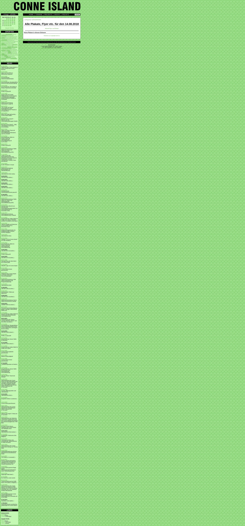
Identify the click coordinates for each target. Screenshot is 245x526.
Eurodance (10, 40)
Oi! (6, 51)
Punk (9, 52)
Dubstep (3, 39)
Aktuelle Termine (9, 28)
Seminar (4, 55)
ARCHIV (57, 14)
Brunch (8, 35)
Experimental (4, 41)
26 (14, 23)
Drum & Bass (9, 38)
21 (5, 23)
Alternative (9, 34)
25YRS (3, 34)
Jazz (13, 48)
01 (7, 18)
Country (8, 36)
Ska (9, 55)
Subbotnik (11, 56)
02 (8, 18)
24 (10, 23)
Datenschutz (72, 42)
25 (12, 23)
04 (12, 18)
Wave (8, 58)
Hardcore (9, 44)
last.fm (3, 519)
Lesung (3, 50)
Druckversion (37, 19)
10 (10, 20)
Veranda (4, 58)
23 (8, 23)
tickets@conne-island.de (57, 48)
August (28, 19)
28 (5, 25)
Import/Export (9, 46)
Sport (6, 56)
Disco (3, 38)
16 (8, 22)
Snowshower (13, 55)
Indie (9, 47)
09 (8, 20)
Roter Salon (15, 54)
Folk (8, 42)
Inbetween (4, 47)
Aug (6, 14)
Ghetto (7, 43)
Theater (8, 57)
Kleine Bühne (9, 49)
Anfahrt (42, 42)
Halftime (4, 44)
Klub (15, 49)
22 (7, 23)
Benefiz (3, 35)
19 (14, 22)
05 (14, 18)
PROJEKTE (48, 14)
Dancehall (14, 36)
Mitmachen (64, 42)
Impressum (31, 42)
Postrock (13, 51)
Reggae (14, 52)
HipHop (15, 44)
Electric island (13, 39)
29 (7, 25)
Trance (13, 57)
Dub (14, 38)
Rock (3, 54)
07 (5, 20)
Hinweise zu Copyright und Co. (52, 35)
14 (5, 22)
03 (10, 18)
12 (14, 20)
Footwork (12, 42)
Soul (2, 56)
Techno (3, 57)
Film (16, 41)
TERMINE (38, 14)
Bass (14, 34)
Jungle (3, 49)
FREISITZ (65, 14)
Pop (9, 51)
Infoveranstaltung (6, 48)
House (3, 46)
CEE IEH (57, 42)
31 (10, 25)
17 (10, 22)
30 (8, 25)
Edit (8, 39)
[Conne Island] (122, 7)
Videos (3, 522)
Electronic (4, 40)
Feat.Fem (11, 41)
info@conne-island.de (46, 48)
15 (7, 22)
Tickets (3, 516)
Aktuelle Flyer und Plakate (52, 28)
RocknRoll (8, 54)
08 (7, 20)
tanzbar (3, 59)
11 (12, 20)
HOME (31, 14)
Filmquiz (3, 42)
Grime (11, 43)
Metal (8, 50)
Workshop (13, 58)
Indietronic (14, 47)
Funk (3, 43)
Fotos (2, 515)
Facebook (4, 514)
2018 (13, 14)
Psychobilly (4, 52)
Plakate (47, 42)
